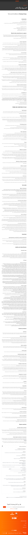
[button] (4, 533)
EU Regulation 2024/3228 (24, 440)
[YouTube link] (12, 518)
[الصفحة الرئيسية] (14, 514)
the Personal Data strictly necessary (18, 497)
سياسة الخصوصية (16, 533)
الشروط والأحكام (12, 508)
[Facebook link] (15, 518)
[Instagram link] (14, 518)
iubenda (7, 497)
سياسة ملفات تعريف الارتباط (11, 533)
